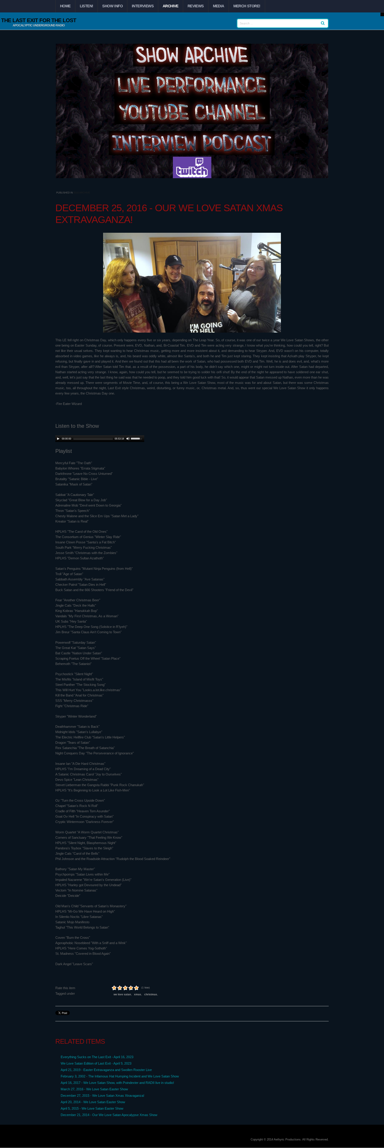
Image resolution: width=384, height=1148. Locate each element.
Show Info (112, 6)
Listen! (86, 6)
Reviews (196, 6)
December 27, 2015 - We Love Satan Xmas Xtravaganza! (102, 1095)
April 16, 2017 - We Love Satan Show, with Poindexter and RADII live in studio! (117, 1083)
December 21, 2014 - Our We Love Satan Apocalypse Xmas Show (109, 1115)
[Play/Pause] (58, 438)
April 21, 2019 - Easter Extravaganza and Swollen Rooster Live (106, 1070)
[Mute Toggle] (128, 438)
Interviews (143, 6)
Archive (170, 6)
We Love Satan (122, 994)
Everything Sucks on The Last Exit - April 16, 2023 (97, 1057)
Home (65, 6)
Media (218, 6)
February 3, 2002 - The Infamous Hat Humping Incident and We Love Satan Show (120, 1076)
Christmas (150, 994)
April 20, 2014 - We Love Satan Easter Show (93, 1102)
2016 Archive (82, 192)
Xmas (137, 994)
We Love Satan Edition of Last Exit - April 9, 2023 (96, 1063)
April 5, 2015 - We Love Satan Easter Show (92, 1108)
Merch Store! (246, 6)
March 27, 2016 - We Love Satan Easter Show (94, 1089)
